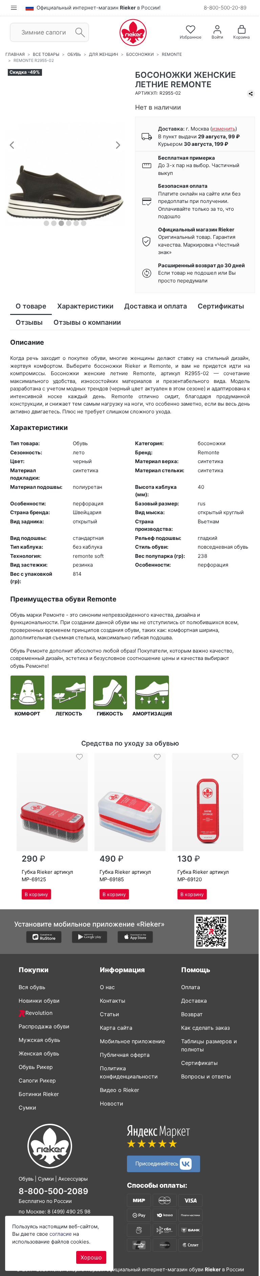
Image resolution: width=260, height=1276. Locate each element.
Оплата (190, 987)
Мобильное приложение (132, 1041)
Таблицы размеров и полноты (209, 1045)
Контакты (112, 1000)
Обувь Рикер (36, 1067)
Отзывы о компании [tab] (87, 322)
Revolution (38, 1012)
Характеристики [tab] (85, 306)
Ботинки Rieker (39, 1094)
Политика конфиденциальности (129, 1072)
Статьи (109, 1014)
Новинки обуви (39, 1000)
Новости (111, 1103)
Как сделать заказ (205, 1027)
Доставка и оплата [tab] (155, 306)
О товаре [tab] (31, 306)
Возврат (192, 1014)
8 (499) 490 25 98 (68, 1211)
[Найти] (78, 33)
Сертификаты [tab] (221, 306)
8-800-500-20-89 (225, 7)
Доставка (194, 1000)
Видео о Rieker (119, 1090)
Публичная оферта (125, 1054)
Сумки (27, 1107)
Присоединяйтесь (157, 1163)
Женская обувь (39, 1053)
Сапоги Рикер (37, 1080)
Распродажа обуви (44, 1026)
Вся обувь (32, 987)
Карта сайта (116, 1027)
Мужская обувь (39, 1039)
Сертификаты (199, 1062)
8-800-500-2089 (53, 1191)
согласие (60, 1234)
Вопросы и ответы (206, 1076)
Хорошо (91, 1257)
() (223, 129)
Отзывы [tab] (29, 322)
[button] (12, 145)
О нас (107, 987)
